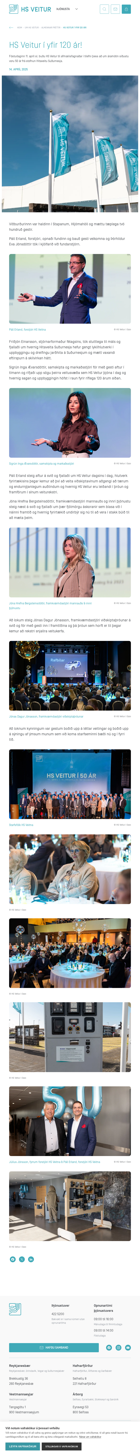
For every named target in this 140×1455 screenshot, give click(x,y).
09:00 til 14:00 (103, 1330)
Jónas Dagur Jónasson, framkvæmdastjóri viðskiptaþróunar (46, 716)
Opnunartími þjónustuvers (103, 1308)
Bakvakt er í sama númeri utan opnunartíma (68, 1321)
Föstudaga (100, 1335)
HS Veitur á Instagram (118, 1348)
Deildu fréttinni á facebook (12, 1259)
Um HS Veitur (32, 28)
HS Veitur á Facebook (109, 1348)
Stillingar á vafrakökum (61, 1446)
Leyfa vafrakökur (22, 1446)
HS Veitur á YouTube (128, 1348)
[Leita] (104, 9)
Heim (19, 28)
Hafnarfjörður (83, 1366)
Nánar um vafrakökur (90, 1436)
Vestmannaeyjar (21, 1394)
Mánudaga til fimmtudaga (108, 1324)
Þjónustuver (60, 1306)
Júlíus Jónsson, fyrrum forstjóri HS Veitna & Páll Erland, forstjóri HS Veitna (54, 1162)
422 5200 (58, 1314)
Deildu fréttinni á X (22, 1259)
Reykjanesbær (19, 1366)
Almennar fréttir (50, 28)
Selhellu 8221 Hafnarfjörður (84, 1381)
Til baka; (11, 27)
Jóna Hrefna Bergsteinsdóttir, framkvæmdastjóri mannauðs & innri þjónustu (50, 606)
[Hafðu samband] (115, 9)
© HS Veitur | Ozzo (122, 329)
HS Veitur (30, 9)
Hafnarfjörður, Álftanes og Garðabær (92, 1371)
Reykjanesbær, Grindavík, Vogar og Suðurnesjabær (36, 1371)
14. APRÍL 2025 (18, 69)
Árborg (78, 1394)
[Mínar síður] (126, 9)
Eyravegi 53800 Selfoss (81, 1409)
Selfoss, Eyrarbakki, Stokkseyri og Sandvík (95, 1399)
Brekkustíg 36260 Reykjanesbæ (21, 1381)
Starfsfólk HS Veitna (21, 825)
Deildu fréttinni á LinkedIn (31, 1259)
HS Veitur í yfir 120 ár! (45, 45)
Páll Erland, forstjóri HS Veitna (27, 329)
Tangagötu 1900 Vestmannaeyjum (24, 1409)
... (76, 9)
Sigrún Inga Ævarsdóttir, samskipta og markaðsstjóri (41, 463)
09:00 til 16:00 (103, 1319)
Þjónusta (63, 9)
